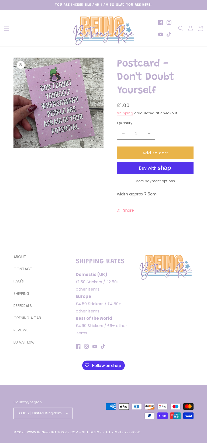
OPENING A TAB (27, 318)
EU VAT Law (23, 342)
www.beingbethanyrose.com (52, 432)
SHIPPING (21, 293)
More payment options (155, 181)
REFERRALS (22, 305)
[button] (7, 28)
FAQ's (18, 281)
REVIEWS (21, 330)
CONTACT (22, 269)
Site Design (92, 432)
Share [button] (128, 210)
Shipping (125, 113)
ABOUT (19, 256)
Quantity (124, 122)
